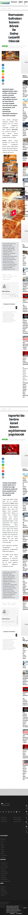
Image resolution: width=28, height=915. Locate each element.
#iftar (15, 276)
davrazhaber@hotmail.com (9, 294)
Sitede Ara (3, 887)
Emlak (2, 849)
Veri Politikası (4, 821)
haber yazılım (3, 911)
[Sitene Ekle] (20, 812)
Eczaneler (3, 869)
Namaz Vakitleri (5, 867)
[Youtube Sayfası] (9, 812)
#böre (9, 274)
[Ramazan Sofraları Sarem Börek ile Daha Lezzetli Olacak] (10, 56)
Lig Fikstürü (3, 871)
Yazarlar (3, 851)
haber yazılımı (3, 908)
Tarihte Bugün (4, 873)
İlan (1, 843)
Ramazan (14, 2)
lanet (12, 503)
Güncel (2, 841)
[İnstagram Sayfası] (7, 812)
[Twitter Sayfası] (4, 812)
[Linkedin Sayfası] (12, 812)
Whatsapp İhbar (17, 819)
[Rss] (15, 812)
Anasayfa (3, 8)
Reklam (2, 845)
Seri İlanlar (3, 877)
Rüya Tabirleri (4, 893)
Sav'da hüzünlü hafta (25, 158)
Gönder (16, 307)
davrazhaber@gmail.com (8, 621)
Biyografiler (3, 891)
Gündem (3, 857)
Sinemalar (3, 875)
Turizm (2, 847)
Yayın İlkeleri (4, 819)
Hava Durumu (4, 863)
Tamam (19, 913)
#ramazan (5, 276)
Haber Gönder (16, 821)
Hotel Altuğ (24, 273)
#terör (4, 603)
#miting (14, 603)
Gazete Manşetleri (5, 881)
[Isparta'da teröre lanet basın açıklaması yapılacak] (10, 449)
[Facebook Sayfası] (1, 812)
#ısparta (5, 604)
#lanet (9, 603)
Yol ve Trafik (4, 865)
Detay (13, 913)
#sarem (5, 274)
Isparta (9, 8)
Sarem (5, 140)
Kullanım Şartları (17, 817)
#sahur (4, 278)
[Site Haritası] (17, 812)
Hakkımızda (3, 817)
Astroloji (3, 895)
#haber (9, 278)
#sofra (11, 276)
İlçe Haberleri (4, 855)
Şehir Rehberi (4, 879)
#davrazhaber (6, 279)
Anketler (3, 889)
